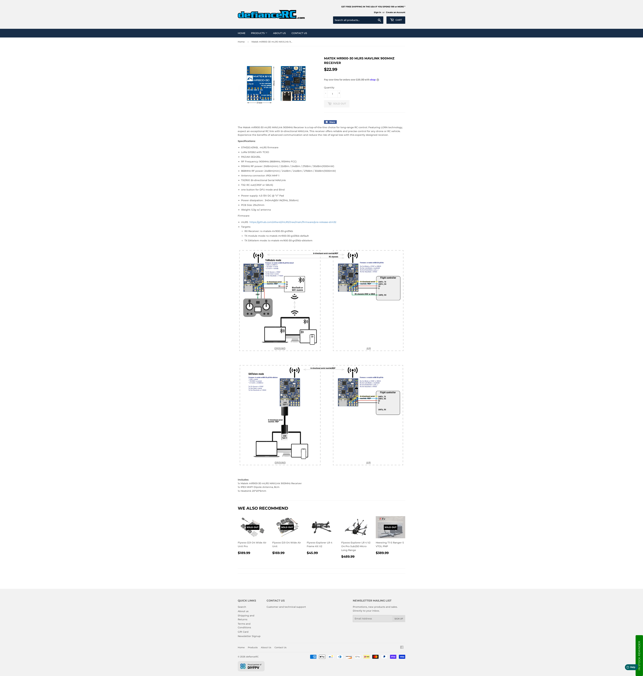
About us (243, 611)
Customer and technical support (286, 606)
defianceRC (252, 656)
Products (258, 33)
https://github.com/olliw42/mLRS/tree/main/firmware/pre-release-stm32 (292, 222)
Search (242, 606)
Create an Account (395, 12)
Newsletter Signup (249, 636)
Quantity (329, 87)
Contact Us (299, 33)
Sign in (377, 12)
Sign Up (399, 618)
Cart (398, 19)
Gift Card (243, 631)
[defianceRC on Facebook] (402, 647)
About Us (279, 33)
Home (241, 33)
